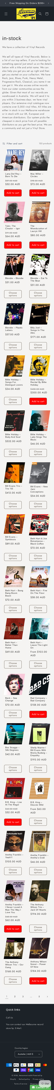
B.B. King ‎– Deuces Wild (37, 803)
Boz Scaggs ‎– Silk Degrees (12, 748)
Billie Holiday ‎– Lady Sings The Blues (38, 437)
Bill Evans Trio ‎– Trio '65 (13, 487)
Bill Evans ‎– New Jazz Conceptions (39, 489)
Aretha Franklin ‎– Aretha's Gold (39, 856)
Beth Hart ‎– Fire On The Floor (38, 591)
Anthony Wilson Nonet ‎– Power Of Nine (38, 964)
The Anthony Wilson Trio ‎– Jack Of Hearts (38, 907)
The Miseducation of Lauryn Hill (38, 228)
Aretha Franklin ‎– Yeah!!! (14, 856)
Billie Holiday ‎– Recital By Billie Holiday (38, 382)
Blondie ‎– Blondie (14, 278)
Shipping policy (36, 1084)
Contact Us (42, 1087)
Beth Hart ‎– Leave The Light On (38, 645)
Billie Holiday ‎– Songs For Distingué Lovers (14, 382)
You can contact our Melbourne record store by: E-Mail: (25, 1026)
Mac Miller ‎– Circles (36, 175)
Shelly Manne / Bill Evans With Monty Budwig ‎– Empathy (38, 752)
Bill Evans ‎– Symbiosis (11, 538)
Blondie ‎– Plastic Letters (14, 329)
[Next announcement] (48, 3)
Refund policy (24, 1079)
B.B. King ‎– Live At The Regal (13, 803)
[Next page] (47, 996)
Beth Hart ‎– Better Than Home (11, 645)
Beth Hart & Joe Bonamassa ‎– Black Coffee (38, 541)
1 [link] (6, 996)
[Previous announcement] (5, 3)
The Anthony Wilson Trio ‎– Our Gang (14, 964)
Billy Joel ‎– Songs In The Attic (37, 330)
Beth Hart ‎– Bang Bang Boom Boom (14, 593)
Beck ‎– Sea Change (11, 699)
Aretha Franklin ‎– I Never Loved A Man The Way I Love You (14, 909)
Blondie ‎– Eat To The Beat (39, 279)
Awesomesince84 (26, 1075)
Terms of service (20, 1084)
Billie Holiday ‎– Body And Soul (13, 435)
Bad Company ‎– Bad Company (38, 699)
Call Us (9, 1017)
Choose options (13, 294)
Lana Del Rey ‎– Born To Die (13, 175)
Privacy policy (38, 1079)
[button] (6, 14)
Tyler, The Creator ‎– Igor (12, 227)
